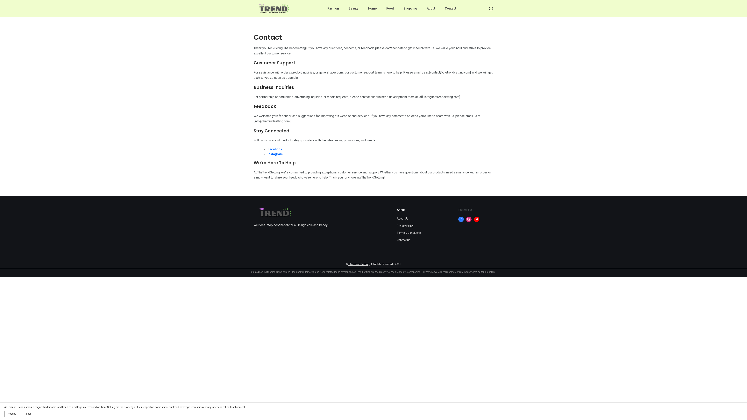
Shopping (410, 8)
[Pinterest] (476, 219)
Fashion (333, 8)
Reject (27, 413)
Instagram (275, 154)
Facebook (275, 149)
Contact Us (403, 240)
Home (372, 8)
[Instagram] (469, 219)
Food (390, 8)
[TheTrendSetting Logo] (274, 9)
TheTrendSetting (358, 264)
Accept (12, 413)
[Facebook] (461, 219)
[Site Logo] (275, 213)
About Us (402, 218)
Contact (450, 8)
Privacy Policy (405, 225)
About (431, 8)
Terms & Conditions (409, 232)
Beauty (353, 8)
